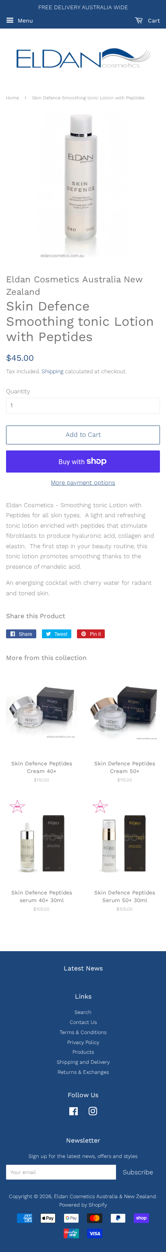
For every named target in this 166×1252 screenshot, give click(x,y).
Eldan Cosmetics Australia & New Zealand (105, 1196)
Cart (153, 20)
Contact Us (83, 1022)
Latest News (83, 968)
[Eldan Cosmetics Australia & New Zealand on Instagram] (92, 1113)
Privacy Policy (83, 1042)
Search (83, 1012)
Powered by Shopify (83, 1205)
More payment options (83, 482)
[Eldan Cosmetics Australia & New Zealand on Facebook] (73, 1113)
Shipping (52, 371)
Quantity (18, 391)
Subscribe (138, 1172)
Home (12, 98)
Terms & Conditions (83, 1032)
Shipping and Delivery (83, 1062)
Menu (24, 20)
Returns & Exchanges (83, 1072)
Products (83, 1052)
